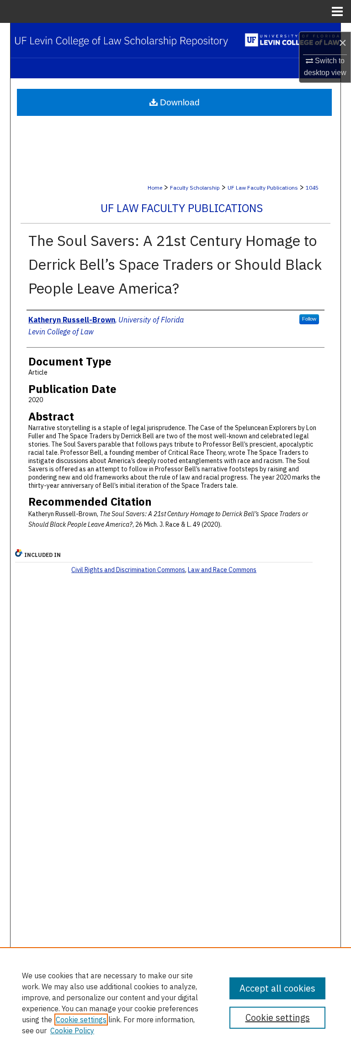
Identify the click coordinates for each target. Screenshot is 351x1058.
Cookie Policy (72, 1030)
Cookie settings (81, 1019)
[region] (175, 1002)
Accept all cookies (277, 988)
